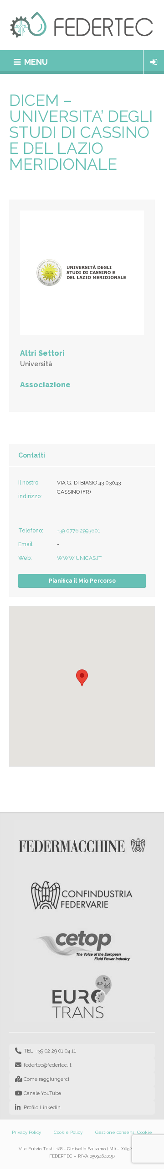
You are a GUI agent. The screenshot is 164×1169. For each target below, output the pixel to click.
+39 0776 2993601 (78, 530)
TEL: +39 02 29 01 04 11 (50, 1051)
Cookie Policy (68, 1132)
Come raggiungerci (46, 1079)
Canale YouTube (42, 1093)
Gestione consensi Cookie (123, 1132)
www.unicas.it (79, 558)
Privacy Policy (26, 1132)
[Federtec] (82, 25)
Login (154, 62)
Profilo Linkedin (42, 1108)
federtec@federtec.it (48, 1065)
